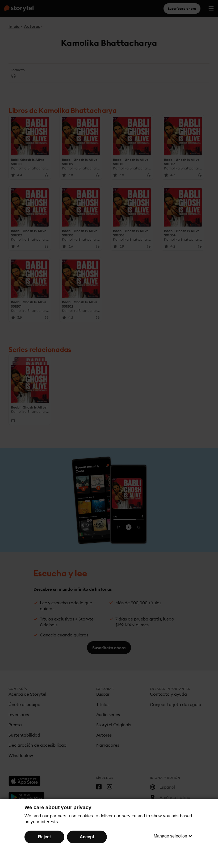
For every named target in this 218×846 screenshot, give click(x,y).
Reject (44, 837)
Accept (87, 837)
